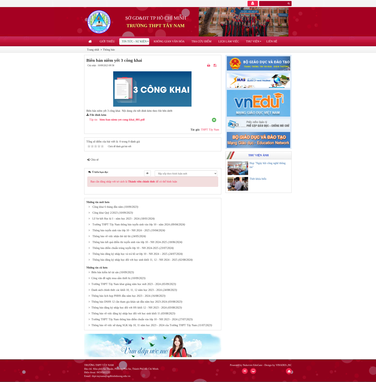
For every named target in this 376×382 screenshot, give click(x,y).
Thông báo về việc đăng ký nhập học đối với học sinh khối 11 (125, 313)
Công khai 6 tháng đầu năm (107, 206)
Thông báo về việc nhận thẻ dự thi (111, 236)
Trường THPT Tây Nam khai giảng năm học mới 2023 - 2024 (126, 284)
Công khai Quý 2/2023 (105, 212)
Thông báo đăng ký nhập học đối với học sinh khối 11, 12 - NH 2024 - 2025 (134, 259)
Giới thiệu (107, 41)
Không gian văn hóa (169, 41)
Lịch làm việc (228, 41)
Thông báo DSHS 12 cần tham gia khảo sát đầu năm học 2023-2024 (129, 301)
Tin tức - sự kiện (134, 41)
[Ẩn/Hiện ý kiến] (147, 173)
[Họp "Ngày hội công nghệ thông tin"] (238, 168)
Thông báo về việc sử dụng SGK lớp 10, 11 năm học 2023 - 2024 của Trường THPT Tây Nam (144, 325)
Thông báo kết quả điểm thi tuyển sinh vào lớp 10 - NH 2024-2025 (129, 242)
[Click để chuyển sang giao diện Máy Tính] (253, 371)
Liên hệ (271, 41)
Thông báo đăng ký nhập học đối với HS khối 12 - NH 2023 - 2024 (129, 307)
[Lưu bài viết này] (215, 65)
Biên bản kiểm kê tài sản (105, 272)
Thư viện (252, 41)
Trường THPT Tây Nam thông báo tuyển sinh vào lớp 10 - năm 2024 (131, 224)
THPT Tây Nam (210, 129)
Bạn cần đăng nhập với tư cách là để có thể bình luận (133, 181)
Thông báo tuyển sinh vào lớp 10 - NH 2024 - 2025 (121, 230)
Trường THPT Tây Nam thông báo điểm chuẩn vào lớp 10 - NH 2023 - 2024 (134, 319)
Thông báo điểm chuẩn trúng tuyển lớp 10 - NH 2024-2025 (125, 248)
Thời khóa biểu (257, 178)
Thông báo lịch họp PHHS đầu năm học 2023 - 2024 (120, 295)
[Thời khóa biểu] (238, 184)
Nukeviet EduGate (252, 365)
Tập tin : (117, 119)
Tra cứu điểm (201, 41)
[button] (214, 120)
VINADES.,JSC (284, 365)
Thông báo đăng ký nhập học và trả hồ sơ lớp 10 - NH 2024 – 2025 (129, 253)
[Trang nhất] (90, 41)
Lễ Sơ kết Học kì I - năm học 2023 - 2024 (115, 218)
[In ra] (209, 65)
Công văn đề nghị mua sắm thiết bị (110, 278)
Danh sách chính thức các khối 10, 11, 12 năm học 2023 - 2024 (126, 290)
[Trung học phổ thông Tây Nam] (99, 21)
